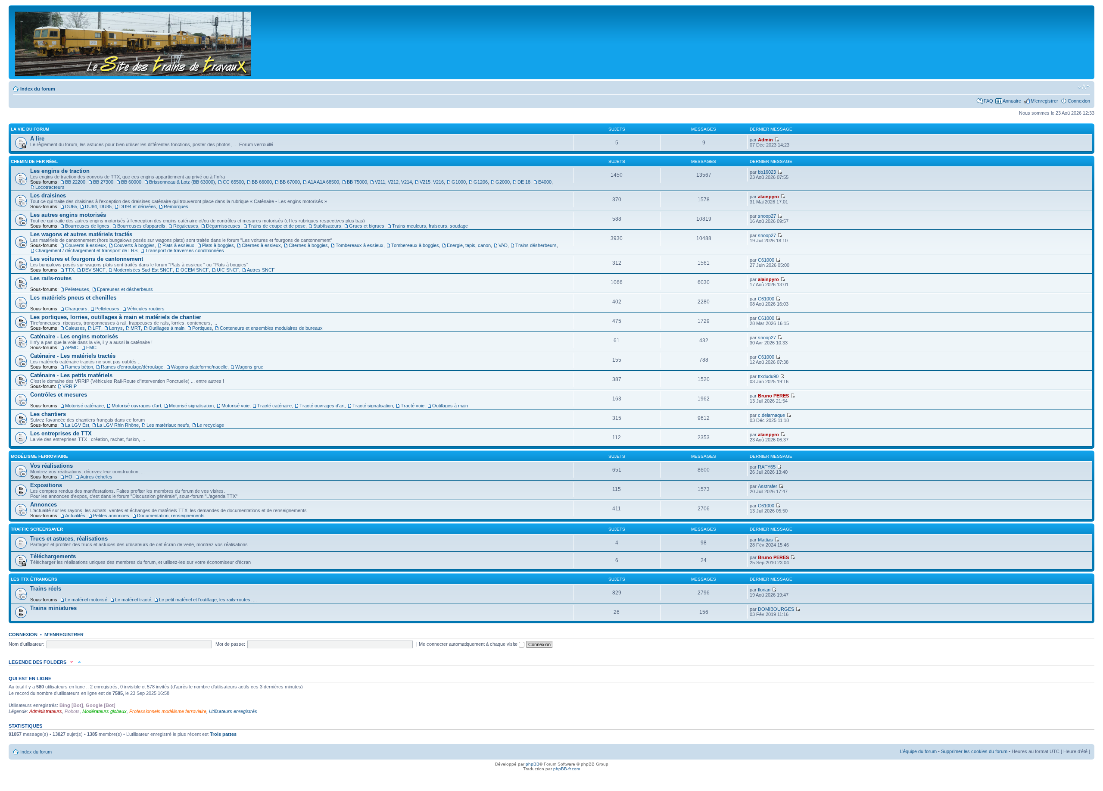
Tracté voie (412, 405)
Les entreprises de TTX (61, 433)
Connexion (1079, 100)
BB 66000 (262, 181)
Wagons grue (249, 366)
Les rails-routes (51, 278)
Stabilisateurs (327, 225)
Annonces (43, 504)
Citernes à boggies (308, 245)
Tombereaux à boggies (415, 245)
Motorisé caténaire (84, 405)
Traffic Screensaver (37, 529)
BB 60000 (131, 181)
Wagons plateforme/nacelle (199, 366)
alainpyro (768, 196)
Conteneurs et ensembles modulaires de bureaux (271, 328)
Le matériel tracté (133, 599)
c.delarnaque (771, 415)
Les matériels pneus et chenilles (73, 297)
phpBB (532, 764)
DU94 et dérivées (137, 206)
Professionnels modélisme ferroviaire (167, 711)
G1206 (481, 181)
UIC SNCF (228, 269)
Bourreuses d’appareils (141, 225)
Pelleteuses (77, 289)
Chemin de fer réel (34, 161)
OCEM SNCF (195, 269)
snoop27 (767, 216)
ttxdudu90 (768, 376)
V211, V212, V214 (393, 181)
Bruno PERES (773, 395)
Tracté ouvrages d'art (322, 405)
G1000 (459, 181)
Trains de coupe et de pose (276, 225)
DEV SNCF (94, 269)
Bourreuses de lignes (87, 225)
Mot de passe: (230, 644)
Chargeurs (76, 308)
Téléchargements (53, 556)
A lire (37, 138)
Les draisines (48, 195)
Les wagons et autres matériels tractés (81, 234)
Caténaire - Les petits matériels (71, 375)
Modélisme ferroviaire (39, 456)
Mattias (765, 539)
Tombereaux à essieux (359, 245)
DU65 (71, 206)
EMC (91, 347)
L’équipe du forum (918, 751)
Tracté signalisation (372, 405)
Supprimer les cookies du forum (974, 751)
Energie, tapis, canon (469, 245)
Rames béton (79, 366)
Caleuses (75, 328)
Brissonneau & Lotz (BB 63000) (182, 181)
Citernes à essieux (261, 245)
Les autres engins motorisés (68, 215)
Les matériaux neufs (167, 425)
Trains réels (45, 588)
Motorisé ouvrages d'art (136, 405)
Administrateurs (45, 711)
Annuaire (1012, 100)
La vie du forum (30, 129)
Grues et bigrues (366, 225)
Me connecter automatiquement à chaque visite (469, 644)
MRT (136, 328)
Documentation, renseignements (171, 515)
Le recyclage (210, 425)
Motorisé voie (235, 405)
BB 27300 (103, 181)
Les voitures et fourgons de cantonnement (86, 259)
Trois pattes (223, 734)
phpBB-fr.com (566, 768)
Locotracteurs (50, 187)
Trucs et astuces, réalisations (69, 538)
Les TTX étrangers (34, 579)
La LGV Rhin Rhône (118, 425)
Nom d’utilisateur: (26, 644)
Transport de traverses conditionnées (184, 250)
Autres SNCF (261, 269)
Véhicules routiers (146, 308)
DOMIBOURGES (776, 609)
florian (764, 589)
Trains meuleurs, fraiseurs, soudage (430, 225)
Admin (765, 139)
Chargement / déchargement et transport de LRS (86, 250)
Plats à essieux (178, 245)
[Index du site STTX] (133, 42)
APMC (71, 347)
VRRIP (69, 386)
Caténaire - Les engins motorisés (74, 336)
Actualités (75, 515)
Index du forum (37, 88)
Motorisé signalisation (191, 405)
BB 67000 (290, 181)
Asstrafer (767, 486)
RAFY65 (767, 466)
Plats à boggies (218, 245)
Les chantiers (48, 414)
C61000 (766, 260)
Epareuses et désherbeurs (125, 289)
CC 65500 (233, 181)
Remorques (176, 206)
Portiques (202, 328)
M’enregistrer (1044, 100)
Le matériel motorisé (86, 599)
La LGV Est (77, 425)
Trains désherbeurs (536, 245)
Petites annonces (111, 515)
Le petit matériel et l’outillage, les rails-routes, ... (208, 599)
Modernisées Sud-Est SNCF (143, 269)
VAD (503, 245)
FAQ (988, 100)
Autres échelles (96, 476)
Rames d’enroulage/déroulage (132, 366)
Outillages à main (166, 328)
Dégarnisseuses (223, 225)
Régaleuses (185, 225)
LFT (97, 328)
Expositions (46, 485)
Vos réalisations (51, 466)
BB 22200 (75, 181)
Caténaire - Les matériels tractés (72, 356)
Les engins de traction (60, 171)
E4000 (545, 181)
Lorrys (116, 328)
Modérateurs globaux (104, 711)
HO (68, 476)
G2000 (502, 181)
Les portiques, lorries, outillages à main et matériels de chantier (115, 317)
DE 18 (523, 181)
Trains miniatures (53, 608)
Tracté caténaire (274, 405)
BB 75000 (357, 181)
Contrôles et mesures (58, 394)
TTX (69, 269)
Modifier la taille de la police (1084, 87)
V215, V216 (432, 181)
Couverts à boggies (134, 245)
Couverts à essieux (85, 245)
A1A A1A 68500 (323, 181)
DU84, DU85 (98, 206)
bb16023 (767, 172)
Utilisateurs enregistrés (233, 711)
